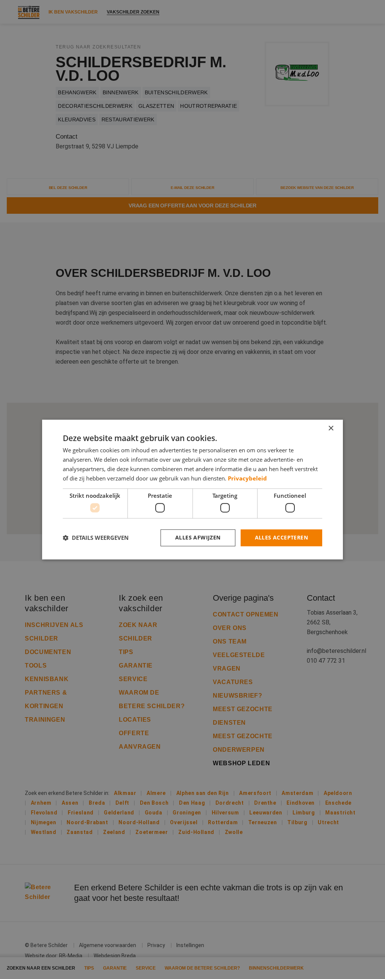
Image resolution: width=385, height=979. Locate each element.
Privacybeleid (247, 478)
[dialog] (192, 489)
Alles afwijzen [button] (198, 537)
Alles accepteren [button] (281, 537)
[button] (96, 537)
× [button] (330, 428)
